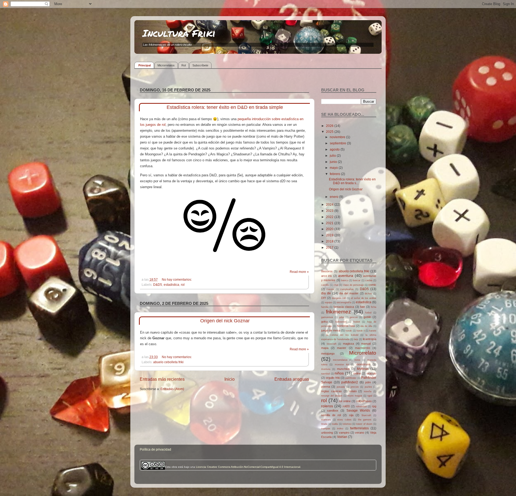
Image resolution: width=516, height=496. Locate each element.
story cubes (344, 419)
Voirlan (342, 436)
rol (183, 284)
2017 (330, 247)
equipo (328, 302)
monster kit (342, 364)
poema (325, 386)
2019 (330, 235)
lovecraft (331, 343)
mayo (334, 167)
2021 (330, 223)
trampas (325, 428)
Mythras (362, 368)
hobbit (356, 321)
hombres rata (346, 325)
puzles (368, 387)
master (341, 347)
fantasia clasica (344, 306)
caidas (368, 280)
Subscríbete (200, 65)
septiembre (338, 143)
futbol (368, 312)
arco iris (326, 275)
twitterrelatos (359, 428)
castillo (325, 285)
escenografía (344, 302)
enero (334, 196)
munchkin (343, 368)
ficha (373, 307)
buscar (356, 280)
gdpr (341, 317)
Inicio (229, 379)
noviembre (338, 137)
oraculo (371, 373)
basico (344, 280)
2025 (330, 131)
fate (362, 306)
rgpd (369, 395)
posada (341, 387)
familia (324, 307)
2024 (330, 204)
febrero (335, 174)
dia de (326, 293)
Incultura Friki (179, 33)
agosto (335, 149)
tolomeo (347, 424)
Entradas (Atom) (172, 389)
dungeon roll (339, 298)
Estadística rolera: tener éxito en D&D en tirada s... (352, 181)
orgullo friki (333, 377)
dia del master (349, 293)
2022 (330, 217)
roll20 (346, 406)
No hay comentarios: (177, 279)
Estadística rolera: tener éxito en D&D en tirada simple (225, 107)
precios (355, 387)
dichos (368, 293)
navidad (325, 373)
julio (333, 155)
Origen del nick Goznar (225, 320)
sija (351, 415)
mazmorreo (362, 347)
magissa (348, 343)
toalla (335, 424)
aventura (345, 275)
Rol (183, 65)
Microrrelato (362, 353)
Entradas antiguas (291, 379)
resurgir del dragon (331, 395)
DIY (323, 297)
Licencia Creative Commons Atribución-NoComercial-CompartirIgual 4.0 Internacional (248, 466)
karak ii (361, 330)
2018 (330, 241)
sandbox (332, 410)
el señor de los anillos (363, 298)
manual (366, 343)
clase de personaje (353, 285)
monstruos (363, 364)
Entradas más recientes (162, 379)
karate (372, 330)
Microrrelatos (166, 65)
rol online (345, 401)
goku (324, 321)
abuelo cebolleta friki (168, 362)
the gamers (365, 419)
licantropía (369, 339)
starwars (326, 419)
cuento (330, 289)
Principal (144, 65)
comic (372, 284)
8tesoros (327, 271)
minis (357, 360)
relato (353, 391)
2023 (330, 210)
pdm (368, 382)
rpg (374, 406)
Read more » (299, 271)
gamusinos (327, 317)
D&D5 (157, 284)
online (357, 373)
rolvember (361, 406)
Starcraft (366, 415)
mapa (324, 347)
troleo (340, 428)
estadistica (171, 284)
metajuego (328, 353)
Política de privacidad (155, 449)
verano (359, 432)
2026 (330, 125)
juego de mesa (330, 330)
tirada (324, 424)
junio (334, 161)
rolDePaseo (364, 401)
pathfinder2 (349, 382)
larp (356, 339)
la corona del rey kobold (342, 335)
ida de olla (366, 326)
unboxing (327, 432)
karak (349, 330)
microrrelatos (340, 360)
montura (325, 369)
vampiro (344, 432)
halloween (340, 321)
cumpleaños (347, 289)
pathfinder (350, 378)
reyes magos (354, 395)
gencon (354, 317)
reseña (367, 391)
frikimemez (338, 312)
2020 (330, 229)
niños (339, 373)
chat (336, 285)
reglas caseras (331, 391)
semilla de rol (331, 415)
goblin (367, 317)
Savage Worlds (358, 410)
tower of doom (364, 424)
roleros (327, 406)
